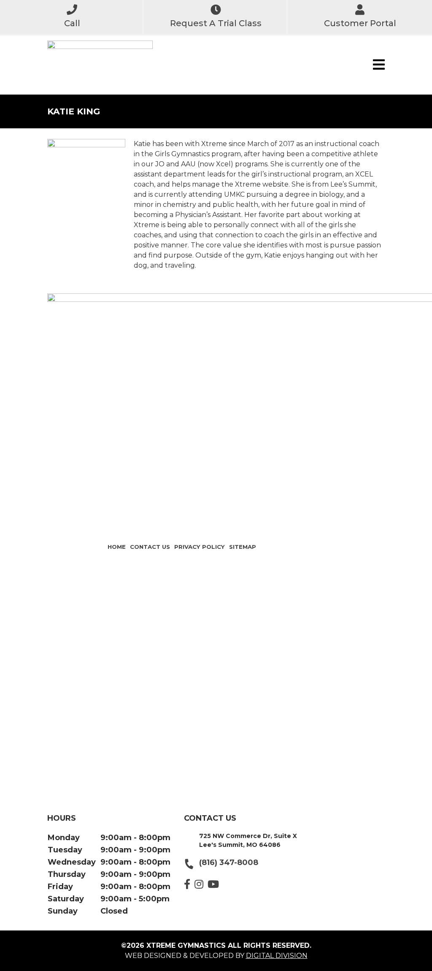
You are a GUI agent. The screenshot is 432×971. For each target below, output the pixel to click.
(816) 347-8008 (228, 862)
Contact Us (150, 546)
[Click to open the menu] (379, 65)
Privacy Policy (199, 546)
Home (117, 546)
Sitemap (242, 546)
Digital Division (277, 956)
